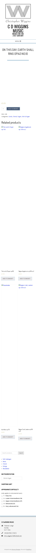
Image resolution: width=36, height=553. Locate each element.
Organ (19, 116)
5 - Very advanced (11, 506)
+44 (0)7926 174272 (10, 533)
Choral (15, 116)
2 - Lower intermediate (13, 498)
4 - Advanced (9, 503)
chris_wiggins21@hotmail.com (13, 536)
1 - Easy (7, 495)
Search (21, 453)
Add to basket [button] (8, 278)
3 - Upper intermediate (13, 501)
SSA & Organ (26, 116)
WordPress (28, 549)
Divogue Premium (16, 549)
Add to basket (13, 108)
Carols (10, 116)
